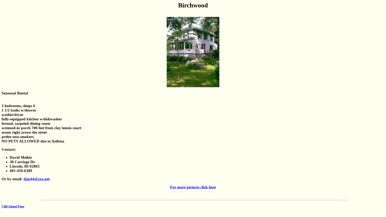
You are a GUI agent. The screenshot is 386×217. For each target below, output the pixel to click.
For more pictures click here (193, 187)
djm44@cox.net (36, 179)
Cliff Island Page (13, 206)
